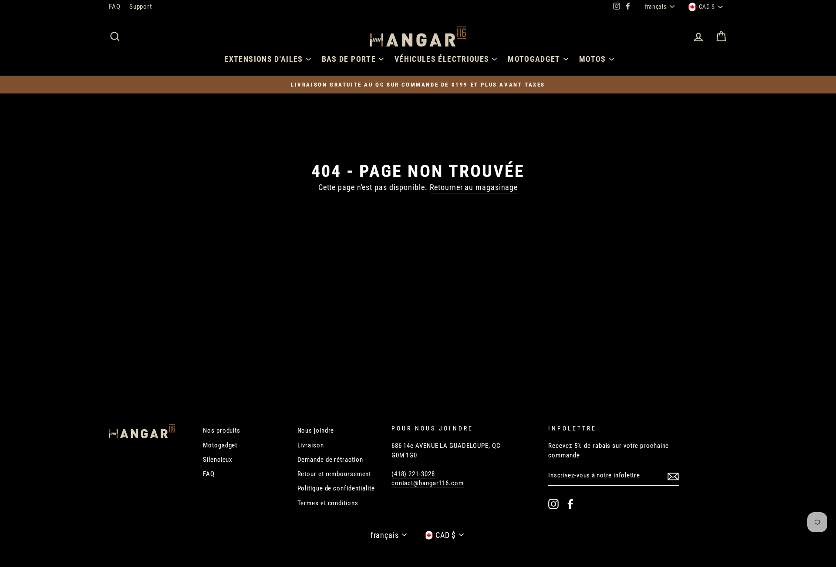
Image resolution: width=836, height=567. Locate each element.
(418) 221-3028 (413, 474)
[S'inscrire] (673, 476)
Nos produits (221, 430)
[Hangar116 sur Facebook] (570, 504)
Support (140, 6)
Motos (592, 58)
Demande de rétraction (330, 460)
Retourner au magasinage (474, 187)
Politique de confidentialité (336, 488)
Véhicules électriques (441, 58)
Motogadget (534, 58)
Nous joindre (315, 430)
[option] (418, 84)
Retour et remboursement (334, 474)
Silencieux (218, 460)
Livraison (310, 445)
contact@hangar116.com (427, 483)
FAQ (115, 6)
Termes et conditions (327, 503)
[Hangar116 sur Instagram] (553, 504)
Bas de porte (349, 58)
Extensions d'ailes (263, 58)
